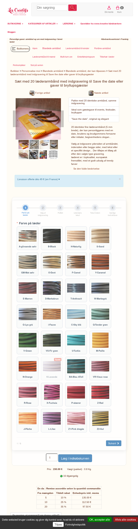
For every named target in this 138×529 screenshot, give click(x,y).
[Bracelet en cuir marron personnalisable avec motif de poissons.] (44, 144)
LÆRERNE (68, 23)
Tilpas (58, 524)
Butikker (14, 71)
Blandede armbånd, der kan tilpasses (86, 71)
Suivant (112, 443)
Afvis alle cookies (125, 519)
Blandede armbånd (53, 71)
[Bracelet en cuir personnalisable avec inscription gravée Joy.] (34, 144)
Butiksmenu (22, 48)
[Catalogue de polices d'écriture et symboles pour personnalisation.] (53, 154)
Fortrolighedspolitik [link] (75, 524)
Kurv (120, 9)
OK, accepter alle (99, 519)
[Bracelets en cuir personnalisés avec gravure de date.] (23, 144)
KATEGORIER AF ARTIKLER (42, 23)
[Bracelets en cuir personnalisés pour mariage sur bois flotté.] (23, 154)
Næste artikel (101, 92)
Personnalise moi (31, 71)
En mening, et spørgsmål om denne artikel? (36, 515)
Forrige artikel (42, 92)
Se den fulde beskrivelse (86, 168)
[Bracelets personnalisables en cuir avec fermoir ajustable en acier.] (34, 154)
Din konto (109, 11)
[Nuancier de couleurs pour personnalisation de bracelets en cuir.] (43, 154)
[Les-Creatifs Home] (18, 11)
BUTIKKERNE (15, 23)
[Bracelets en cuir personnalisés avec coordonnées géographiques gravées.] (53, 144)
